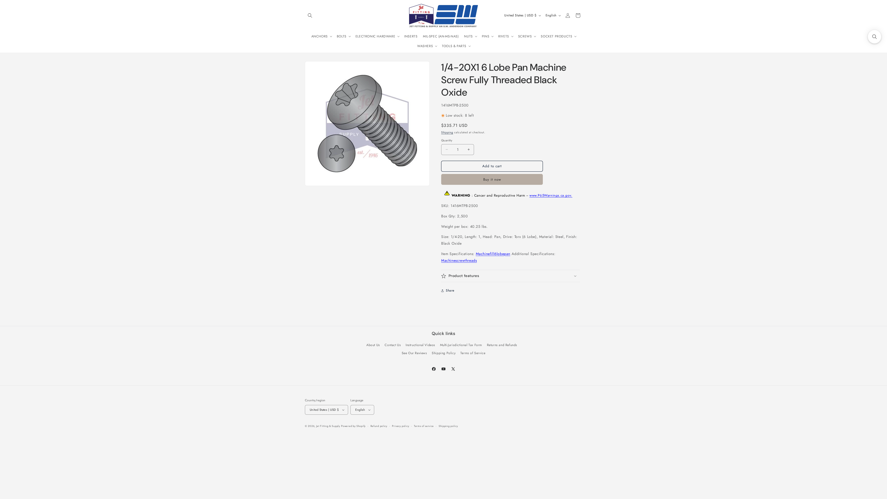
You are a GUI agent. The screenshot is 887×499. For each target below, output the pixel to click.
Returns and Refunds (502, 345)
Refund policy (379, 426)
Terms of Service (473, 353)
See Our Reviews (414, 353)
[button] (310, 15)
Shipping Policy (444, 353)
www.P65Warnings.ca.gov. (550, 195)
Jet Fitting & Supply (328, 426)
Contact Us (393, 345)
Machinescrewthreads (459, 260)
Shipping (447, 132)
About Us (373, 345)
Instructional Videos (420, 345)
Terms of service (424, 426)
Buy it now (492, 179)
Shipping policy (448, 426)
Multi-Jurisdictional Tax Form (461, 345)
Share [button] (450, 290)
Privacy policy (400, 426)
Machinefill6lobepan (493, 253)
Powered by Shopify (353, 426)
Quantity (446, 140)
